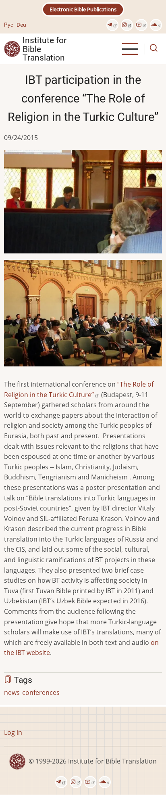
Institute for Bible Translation (44, 49)
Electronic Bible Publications (83, 9)
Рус (8, 24)
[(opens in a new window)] (112, 25)
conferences (41, 692)
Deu (21, 24)
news (12, 692)
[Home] (12, 48)
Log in (13, 732)
